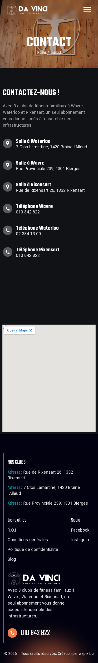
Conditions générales (28, 540)
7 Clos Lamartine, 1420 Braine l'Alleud (44, 491)
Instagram (80, 540)
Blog (12, 560)
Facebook (80, 531)
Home (41, 53)
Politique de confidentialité (33, 550)
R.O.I (12, 531)
